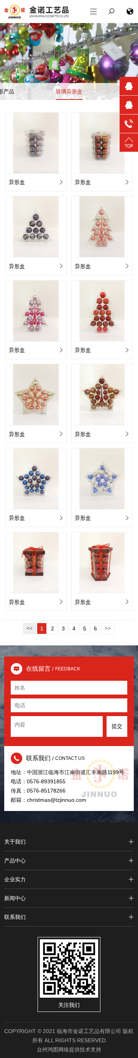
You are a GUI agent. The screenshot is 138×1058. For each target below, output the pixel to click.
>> (108, 628)
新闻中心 (15, 898)
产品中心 (15, 860)
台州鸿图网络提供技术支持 (69, 1049)
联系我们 (15, 917)
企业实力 (15, 879)
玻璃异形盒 (69, 91)
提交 (117, 726)
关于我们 (15, 842)
